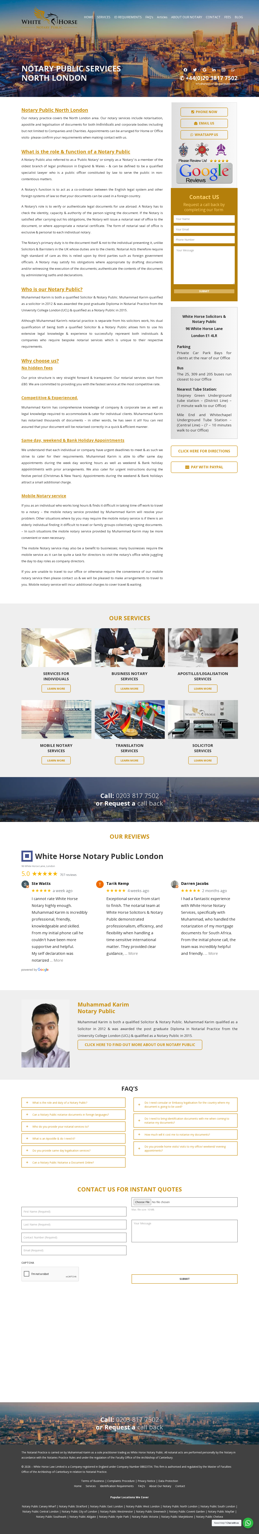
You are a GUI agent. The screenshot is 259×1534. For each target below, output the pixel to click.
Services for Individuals (56, 676)
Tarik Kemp (117, 883)
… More (56, 960)
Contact (180, 1486)
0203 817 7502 (137, 795)
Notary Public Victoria (145, 1516)
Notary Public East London (106, 1506)
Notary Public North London (180, 1506)
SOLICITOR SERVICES (202, 748)
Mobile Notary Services (56, 748)
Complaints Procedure (121, 1481)
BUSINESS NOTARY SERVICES (129, 676)
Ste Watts (41, 883)
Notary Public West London (143, 1506)
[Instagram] (223, 70)
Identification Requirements (117, 1486)
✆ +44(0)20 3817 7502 (209, 78)
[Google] (204, 70)
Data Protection (168, 1481)
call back (150, 803)
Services (91, 1486)
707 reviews (68, 875)
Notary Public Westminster (116, 1511)
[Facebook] (185, 70)
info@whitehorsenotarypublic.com (217, 84)
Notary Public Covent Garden (187, 1511)
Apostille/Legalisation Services (203, 676)
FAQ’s (141, 1486)
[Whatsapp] (233, 70)
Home (78, 1486)
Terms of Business (92, 1481)
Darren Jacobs (195, 883)
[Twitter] (195, 70)
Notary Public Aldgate (82, 1516)
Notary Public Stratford (73, 1506)
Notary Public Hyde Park (114, 1516)
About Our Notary (160, 1486)
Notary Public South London (217, 1506)
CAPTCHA (27, 1262)
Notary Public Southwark (51, 1516)
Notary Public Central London (40, 1511)
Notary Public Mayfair (221, 1511)
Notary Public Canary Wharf (39, 1506)
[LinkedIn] (214, 70)
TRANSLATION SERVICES (129, 748)
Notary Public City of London (79, 1511)
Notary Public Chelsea (209, 1516)
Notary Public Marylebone (177, 1516)
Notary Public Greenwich (151, 1511)
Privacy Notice (146, 1481)
